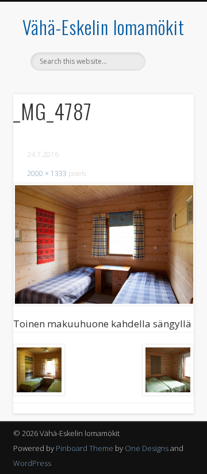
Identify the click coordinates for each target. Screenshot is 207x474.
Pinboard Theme (84, 448)
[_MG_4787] (103, 244)
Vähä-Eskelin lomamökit (103, 26)
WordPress (32, 463)
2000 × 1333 (47, 173)
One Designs (146, 448)
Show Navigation (166, 103)
